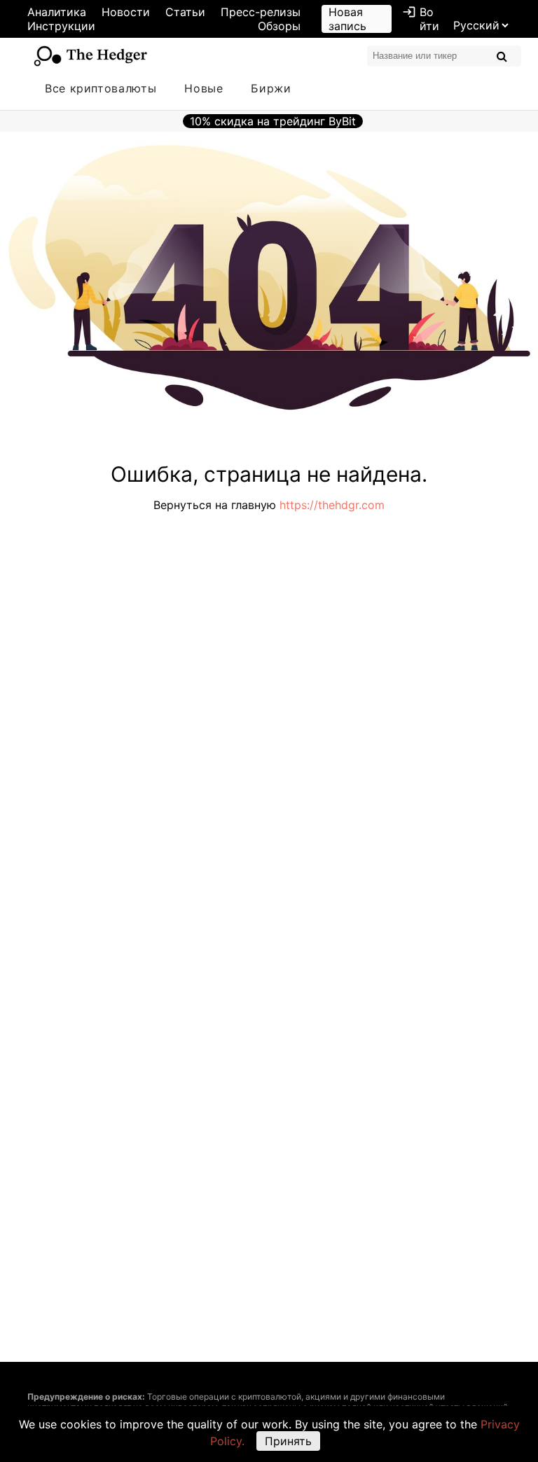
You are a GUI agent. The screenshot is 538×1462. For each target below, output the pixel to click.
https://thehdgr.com (332, 505)
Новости (126, 12)
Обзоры (279, 26)
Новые (203, 88)
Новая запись (347, 19)
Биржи (271, 88)
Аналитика (56, 12)
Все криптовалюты (100, 88)
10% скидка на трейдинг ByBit (273, 121)
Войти (420, 19)
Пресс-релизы (261, 12)
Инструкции (61, 26)
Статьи (185, 12)
